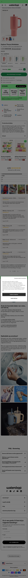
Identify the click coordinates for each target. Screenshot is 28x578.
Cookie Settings (14, 298)
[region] (14, 289)
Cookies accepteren (14, 294)
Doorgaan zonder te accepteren (20, 278)
